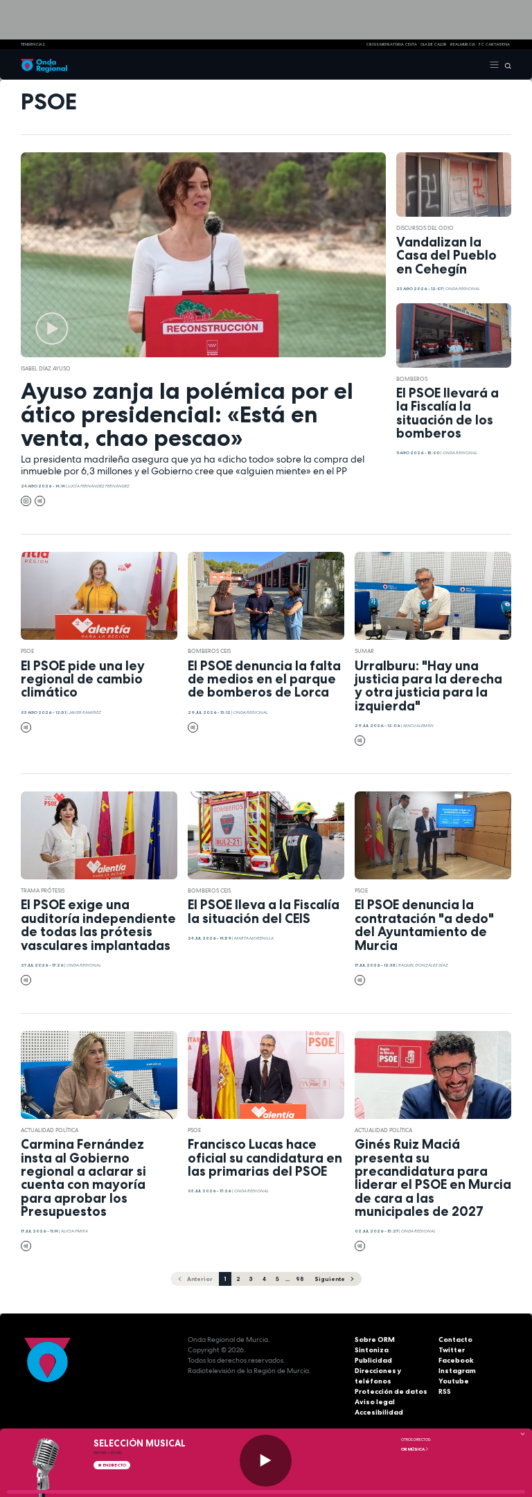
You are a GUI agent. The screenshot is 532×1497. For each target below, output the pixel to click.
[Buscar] (505, 64)
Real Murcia (462, 44)
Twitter (451, 1349)
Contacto (455, 1339)
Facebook (456, 1360)
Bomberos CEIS (209, 650)
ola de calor (433, 44)
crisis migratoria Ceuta (391, 44)
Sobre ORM (375, 1339)
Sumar (364, 650)
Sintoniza (372, 1349)
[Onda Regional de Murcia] (44, 64)
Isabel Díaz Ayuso (46, 368)
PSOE (27, 650)
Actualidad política (49, 1130)
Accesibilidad (379, 1412)
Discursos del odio (425, 227)
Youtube (453, 1381)
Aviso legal (375, 1401)
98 (299, 1278)
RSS (444, 1391)
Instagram (457, 1370)
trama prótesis (42, 890)
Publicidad (373, 1360)
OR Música (413, 1449)
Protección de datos (391, 1391)
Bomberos (411, 378)
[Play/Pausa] (266, 1461)
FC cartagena (494, 44)
